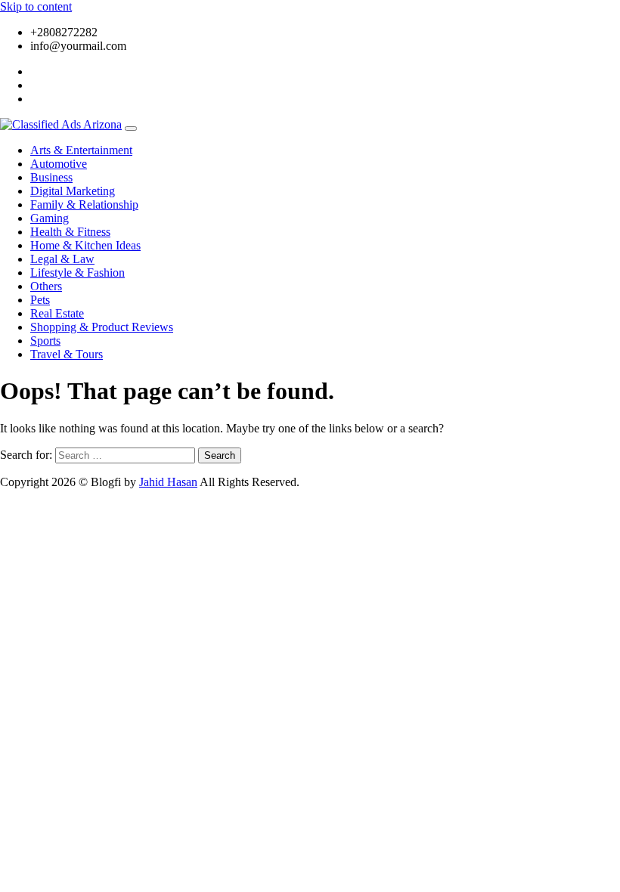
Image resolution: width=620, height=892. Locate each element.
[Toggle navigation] (131, 128)
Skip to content (36, 6)
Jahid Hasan (168, 481)
